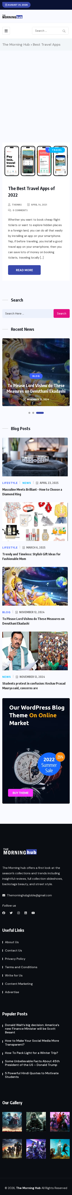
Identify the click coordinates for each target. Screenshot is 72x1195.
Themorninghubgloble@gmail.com (29, 895)
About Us (12, 942)
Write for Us (13, 975)
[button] (29, 413)
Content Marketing (19, 984)
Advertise (12, 992)
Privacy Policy (15, 959)
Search (61, 313)
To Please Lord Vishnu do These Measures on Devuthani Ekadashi (36, 388)
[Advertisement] (36, 88)
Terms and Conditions (21, 967)
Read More (24, 270)
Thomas (17, 204)
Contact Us (13, 950)
